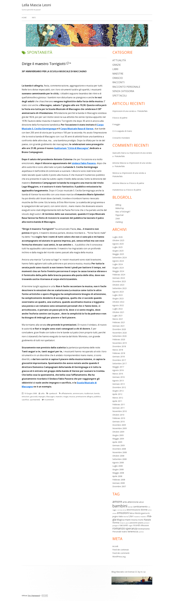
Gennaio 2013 (118, 384)
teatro (124, 531)
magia (65, 396)
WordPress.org (118, 556)
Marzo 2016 (117, 373)
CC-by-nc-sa (140, 571)
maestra (137, 517)
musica (72, 396)
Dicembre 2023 (119, 281)
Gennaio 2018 (118, 356)
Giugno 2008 (118, 469)
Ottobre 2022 (118, 302)
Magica (120, 519)
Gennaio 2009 (118, 445)
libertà (125, 517)
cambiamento (140, 506)
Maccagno (50, 396)
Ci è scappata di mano (122, 131)
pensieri (147, 523)
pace (127, 523)
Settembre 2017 (119, 363)
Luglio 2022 (117, 308)
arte (125, 501)
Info (34, 17)
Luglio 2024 (117, 264)
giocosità (34, 396)
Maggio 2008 (118, 473)
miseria (134, 519)
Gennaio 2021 (118, 326)
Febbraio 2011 (118, 404)
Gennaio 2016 (118, 377)
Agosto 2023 (118, 291)
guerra (144, 513)
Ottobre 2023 (118, 284)
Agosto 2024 (118, 261)
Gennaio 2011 (118, 408)
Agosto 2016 (118, 370)
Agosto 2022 (118, 305)
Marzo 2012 (117, 397)
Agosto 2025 (118, 243)
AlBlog (118, 205)
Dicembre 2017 (119, 360)
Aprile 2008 (117, 476)
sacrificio (25, 399)
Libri (115, 69)
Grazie (116, 64)
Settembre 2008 (119, 459)
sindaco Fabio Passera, (84, 163)
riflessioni (145, 525)
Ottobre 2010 (118, 414)
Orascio (117, 78)
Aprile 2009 (117, 442)
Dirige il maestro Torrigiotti (44, 63)
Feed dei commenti (120, 553)
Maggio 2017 (118, 367)
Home (24, 17)
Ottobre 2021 (118, 312)
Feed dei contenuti (120, 549)
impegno (42, 396)
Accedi (115, 546)
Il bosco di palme (119, 117)
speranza (131, 528)
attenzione (133, 501)
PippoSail (119, 215)
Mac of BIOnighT (122, 211)
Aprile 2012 (117, 394)
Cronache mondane (121, 138)
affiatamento (66, 393)
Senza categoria (123, 91)
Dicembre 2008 (119, 449)
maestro (59, 396)
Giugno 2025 (118, 250)
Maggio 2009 (118, 438)
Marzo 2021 (117, 319)
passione (134, 522)
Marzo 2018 (117, 349)
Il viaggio (116, 124)
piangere (115, 526)
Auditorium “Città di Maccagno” (72, 148)
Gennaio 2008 (118, 483)
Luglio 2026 (117, 237)
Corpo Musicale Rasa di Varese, (77, 128)
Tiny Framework (34, 596)
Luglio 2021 (117, 315)
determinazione (133, 509)
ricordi (136, 525)
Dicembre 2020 (119, 329)
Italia (121, 516)
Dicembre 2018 (119, 346)
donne (144, 509)
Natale (147, 519)
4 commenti (49, 399)
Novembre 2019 (119, 343)
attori (141, 502)
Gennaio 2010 (118, 421)
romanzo (118, 528)
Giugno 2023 (118, 298)
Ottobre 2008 (118, 455)
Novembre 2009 (119, 428)
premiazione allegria (84, 396)
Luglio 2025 (117, 247)
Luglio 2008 (117, 466)
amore (117, 501)
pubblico (97, 396)
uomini (141, 532)
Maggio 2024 (118, 271)
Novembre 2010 (119, 411)
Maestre (117, 73)
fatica (131, 513)
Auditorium (88, 393)
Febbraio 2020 (118, 339)
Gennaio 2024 (118, 278)
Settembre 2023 (119, 288)
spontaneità (35, 399)
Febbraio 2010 (118, 418)
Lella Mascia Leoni (36, 4)
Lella (42, 393)
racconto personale (126, 86)
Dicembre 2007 (119, 486)
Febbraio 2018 (118, 353)
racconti (118, 82)
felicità (138, 513)
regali (130, 526)
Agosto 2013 (118, 380)
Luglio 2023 (117, 295)
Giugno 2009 (118, 435)
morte (140, 519)
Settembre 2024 (119, 257)
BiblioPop (119, 208)
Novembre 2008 (119, 452)
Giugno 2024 (118, 267)
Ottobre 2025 (118, 240)
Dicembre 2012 (119, 387)
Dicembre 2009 (119, 425)
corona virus (121, 510)
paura (140, 522)
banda (97, 393)
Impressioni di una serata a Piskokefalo (129, 111)
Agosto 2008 (118, 462)
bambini (119, 506)
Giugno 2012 (118, 390)
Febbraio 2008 (118, 479)
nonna (115, 522)
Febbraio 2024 (118, 274)
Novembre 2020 (119, 332)
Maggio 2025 (118, 254)
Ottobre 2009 (118, 431)
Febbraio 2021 (118, 322)
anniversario (78, 393)
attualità (119, 60)
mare (127, 519)
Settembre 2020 (119, 336)
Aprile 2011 (117, 401)
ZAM (117, 218)
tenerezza (133, 531)
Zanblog (119, 222)
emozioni (25, 396)
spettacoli (53, 393)
